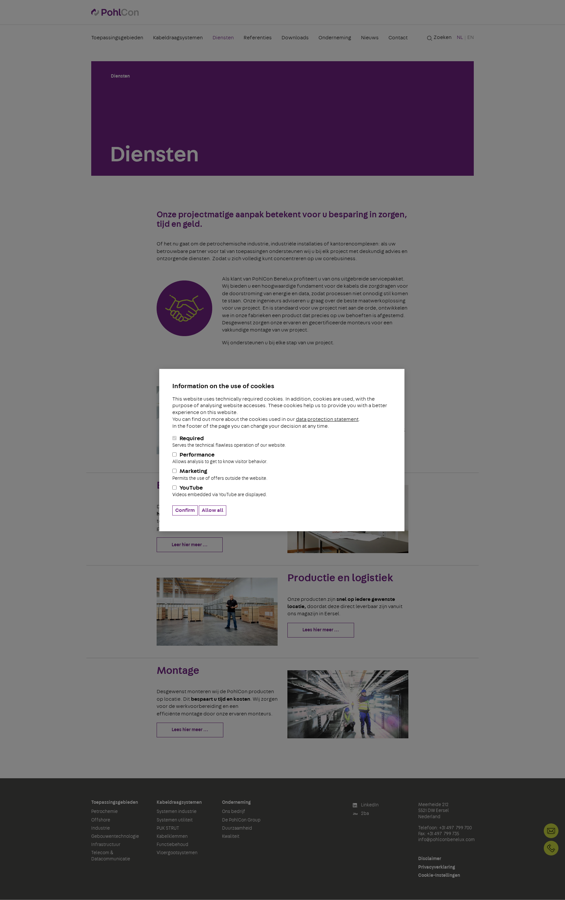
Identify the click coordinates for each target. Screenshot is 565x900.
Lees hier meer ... (320, 630)
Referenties (258, 37)
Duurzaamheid (237, 828)
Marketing (219, 475)
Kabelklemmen (172, 836)
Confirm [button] (185, 510)
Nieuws (370, 37)
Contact (398, 37)
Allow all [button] (212, 510)
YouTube (219, 491)
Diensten (223, 37)
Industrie (100, 828)
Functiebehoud (172, 844)
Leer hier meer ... (190, 545)
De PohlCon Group (241, 820)
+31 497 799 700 (551, 848)
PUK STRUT (168, 828)
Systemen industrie (177, 811)
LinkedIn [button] (369, 805)
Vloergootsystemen (177, 853)
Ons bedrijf (233, 811)
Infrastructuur (105, 844)
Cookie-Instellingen (439, 875)
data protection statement (327, 419)
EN (470, 37)
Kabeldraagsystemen (178, 37)
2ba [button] (364, 813)
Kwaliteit (230, 836)
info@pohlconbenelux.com (446, 839)
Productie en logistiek (340, 578)
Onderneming (334, 37)
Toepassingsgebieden (117, 37)
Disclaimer (429, 858)
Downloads (295, 37)
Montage (178, 670)
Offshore (100, 820)
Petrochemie (104, 811)
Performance (219, 458)
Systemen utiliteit (175, 820)
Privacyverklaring (436, 867)
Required (229, 442)
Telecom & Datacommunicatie (110, 856)
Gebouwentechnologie (115, 836)
